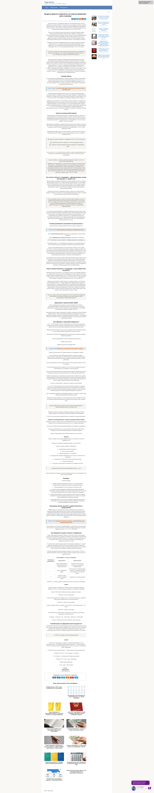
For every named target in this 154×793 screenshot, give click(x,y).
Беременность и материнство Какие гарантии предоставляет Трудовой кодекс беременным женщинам (103, 43)
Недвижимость (104, 39)
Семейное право (54, 7)
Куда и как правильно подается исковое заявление (104, 29)
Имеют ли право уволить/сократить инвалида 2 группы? (104, 23)
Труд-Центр (49, 2)
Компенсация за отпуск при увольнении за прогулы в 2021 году (103, 49)
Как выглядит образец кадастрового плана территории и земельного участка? (104, 36)
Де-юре (103, 58)
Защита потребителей (103, 31)
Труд (46, 7)
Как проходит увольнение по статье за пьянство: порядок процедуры (104, 17)
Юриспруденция (63, 7)
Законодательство (103, 19)
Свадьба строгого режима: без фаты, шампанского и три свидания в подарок (103, 56)
